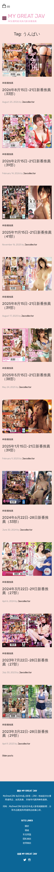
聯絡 (27, 830)
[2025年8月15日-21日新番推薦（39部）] (27, 273)
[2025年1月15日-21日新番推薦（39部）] (27, 416)
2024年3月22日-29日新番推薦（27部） (25, 591)
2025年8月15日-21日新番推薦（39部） (26, 306)
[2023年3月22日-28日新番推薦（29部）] (27, 701)
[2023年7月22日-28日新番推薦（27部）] (27, 630)
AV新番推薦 (7, 83)
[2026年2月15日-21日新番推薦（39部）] (27, 131)
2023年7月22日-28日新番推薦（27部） (25, 662)
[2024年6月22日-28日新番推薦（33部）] (27, 487)
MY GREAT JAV (26, 16)
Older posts (7, 755)
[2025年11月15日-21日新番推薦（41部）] (27, 202)
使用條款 (27, 843)
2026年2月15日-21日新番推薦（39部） (26, 163)
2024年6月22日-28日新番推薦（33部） (25, 519)
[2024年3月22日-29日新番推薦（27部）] (27, 559)
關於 (27, 826)
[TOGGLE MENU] (4, 18)
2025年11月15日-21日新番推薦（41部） (27, 234)
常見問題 (27, 834)
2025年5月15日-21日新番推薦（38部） (26, 377)
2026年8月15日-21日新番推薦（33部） (26, 92)
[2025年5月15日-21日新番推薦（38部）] (27, 345)
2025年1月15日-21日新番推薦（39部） (26, 448)
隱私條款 (27, 839)
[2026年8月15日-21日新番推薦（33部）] (27, 59)
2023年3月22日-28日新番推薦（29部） (25, 733)
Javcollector (28, 102)
